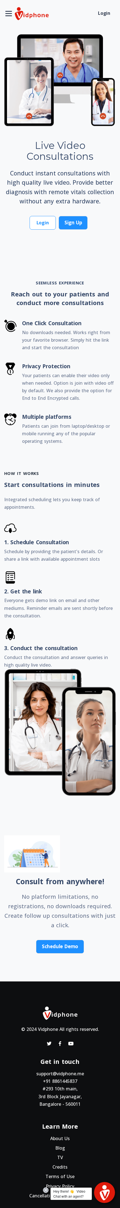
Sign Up (73, 222)
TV (60, 1157)
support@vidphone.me (60, 1074)
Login (104, 13)
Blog (60, 1148)
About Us (60, 1138)
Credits (60, 1167)
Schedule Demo (60, 946)
